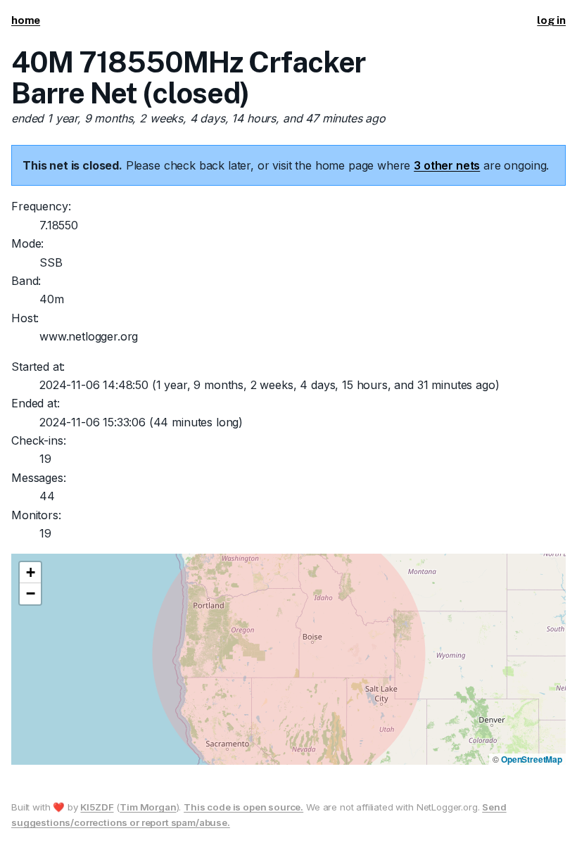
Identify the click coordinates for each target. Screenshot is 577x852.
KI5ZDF (96, 807)
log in (551, 20)
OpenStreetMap (531, 759)
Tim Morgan (148, 807)
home (25, 20)
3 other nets (447, 165)
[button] (30, 572)
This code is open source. (243, 807)
